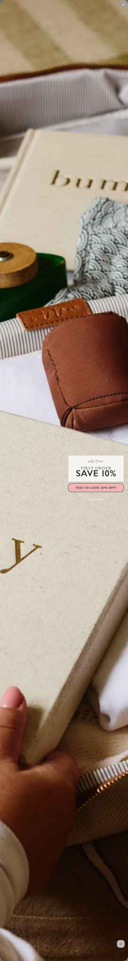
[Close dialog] (123, 4)
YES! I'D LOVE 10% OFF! (96, 487)
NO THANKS (96, 499)
